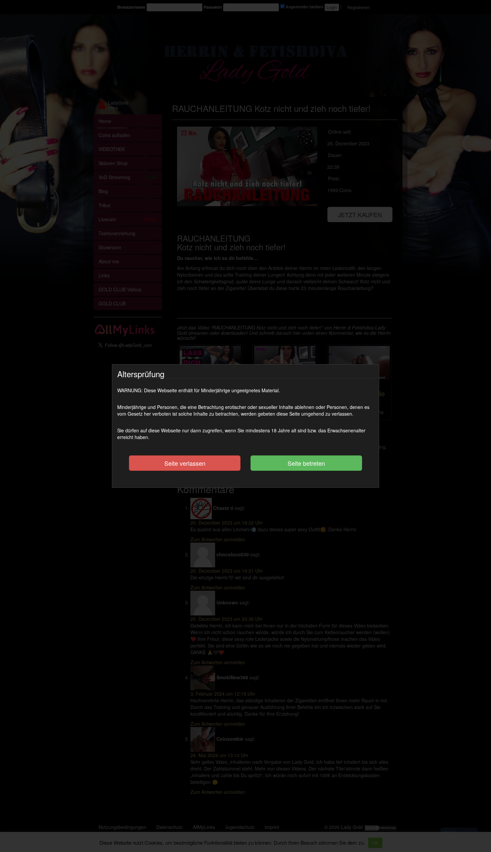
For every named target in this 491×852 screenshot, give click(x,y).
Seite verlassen (184, 463)
